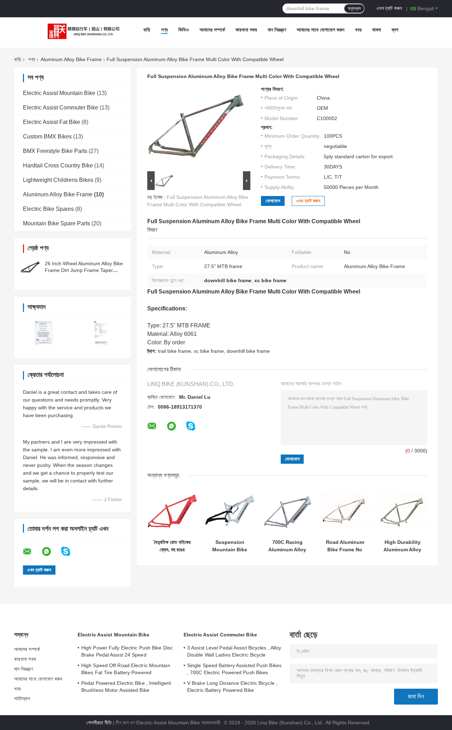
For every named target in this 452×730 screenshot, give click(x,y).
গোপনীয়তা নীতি (99, 722)
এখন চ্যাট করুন (389, 8)
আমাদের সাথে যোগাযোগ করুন (320, 29)
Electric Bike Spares (48, 209)
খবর (358, 29)
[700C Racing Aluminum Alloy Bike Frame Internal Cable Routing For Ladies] (287, 511)
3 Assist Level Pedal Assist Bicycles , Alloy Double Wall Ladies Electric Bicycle (234, 651)
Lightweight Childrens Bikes (58, 180)
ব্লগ (395, 29)
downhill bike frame (248, 351)
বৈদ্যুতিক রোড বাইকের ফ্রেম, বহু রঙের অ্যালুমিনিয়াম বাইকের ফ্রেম (172, 546)
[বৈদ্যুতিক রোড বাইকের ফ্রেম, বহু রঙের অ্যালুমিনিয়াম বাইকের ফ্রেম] (172, 511)
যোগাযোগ (273, 200)
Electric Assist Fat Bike (51, 122)
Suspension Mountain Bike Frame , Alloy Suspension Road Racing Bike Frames (229, 546)
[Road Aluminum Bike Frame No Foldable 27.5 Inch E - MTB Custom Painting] (345, 511)
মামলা (376, 29)
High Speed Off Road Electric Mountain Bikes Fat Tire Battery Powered (125, 669)
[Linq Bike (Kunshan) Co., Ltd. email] (32, 551)
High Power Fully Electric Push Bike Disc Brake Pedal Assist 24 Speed (127, 651)
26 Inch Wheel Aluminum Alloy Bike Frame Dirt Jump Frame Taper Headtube (84, 270)
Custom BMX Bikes (47, 136)
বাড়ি (146, 29)
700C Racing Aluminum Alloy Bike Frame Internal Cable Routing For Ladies (287, 546)
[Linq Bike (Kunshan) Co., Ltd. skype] (70, 551)
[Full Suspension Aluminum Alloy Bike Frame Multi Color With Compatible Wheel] (196, 127)
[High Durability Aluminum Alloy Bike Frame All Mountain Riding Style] (402, 511)
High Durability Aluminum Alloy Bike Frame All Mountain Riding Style (402, 546)
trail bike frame (174, 351)
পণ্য (164, 29)
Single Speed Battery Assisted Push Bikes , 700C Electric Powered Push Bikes (234, 669)
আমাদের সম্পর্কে (212, 29)
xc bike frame (209, 351)
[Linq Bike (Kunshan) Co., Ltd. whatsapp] (51, 551)
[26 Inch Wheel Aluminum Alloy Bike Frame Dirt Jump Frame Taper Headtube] (30, 267)
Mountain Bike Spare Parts (56, 223)
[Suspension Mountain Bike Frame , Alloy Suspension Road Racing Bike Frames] (230, 511)
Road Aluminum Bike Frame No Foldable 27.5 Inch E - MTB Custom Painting (345, 546)
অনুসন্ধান (354, 8)
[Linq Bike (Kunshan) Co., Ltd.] (82, 31)
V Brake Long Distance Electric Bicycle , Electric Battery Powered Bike (232, 686)
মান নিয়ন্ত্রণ (277, 29)
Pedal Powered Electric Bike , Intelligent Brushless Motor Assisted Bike (126, 686)
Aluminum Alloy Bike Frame (71, 59)
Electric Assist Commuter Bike (60, 108)
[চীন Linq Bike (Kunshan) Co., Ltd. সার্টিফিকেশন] (43, 332)
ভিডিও (183, 29)
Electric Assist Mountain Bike (59, 93)
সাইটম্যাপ (22, 698)
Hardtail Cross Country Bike (58, 165)
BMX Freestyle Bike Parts (55, 151)
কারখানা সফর (246, 29)
